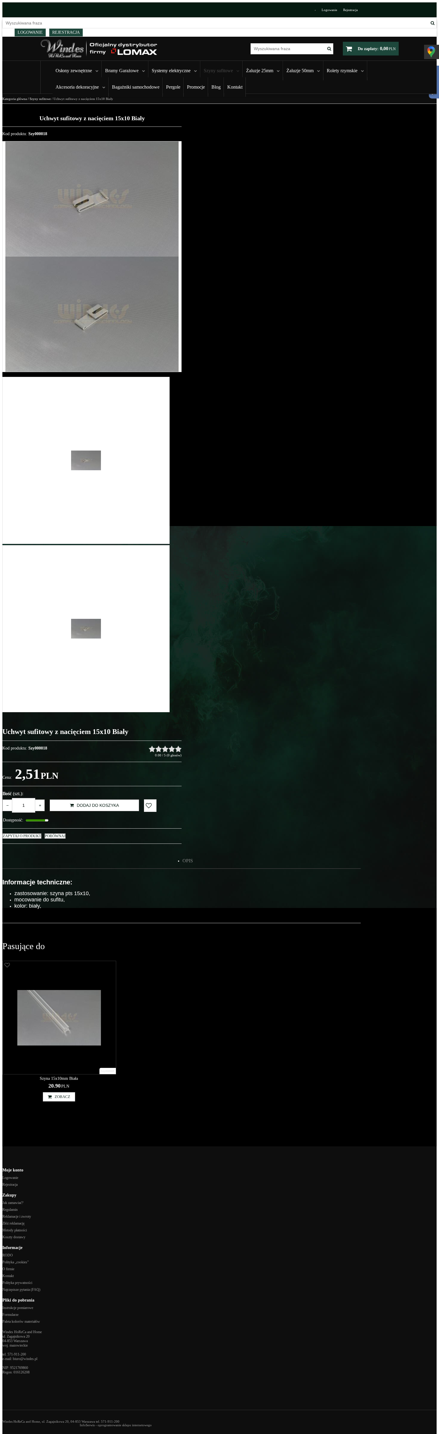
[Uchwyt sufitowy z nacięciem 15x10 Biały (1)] (92, 199)
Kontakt (234, 87)
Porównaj (55, 836)
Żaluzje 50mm (300, 70)
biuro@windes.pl (25, 1359)
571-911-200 (16, 1354)
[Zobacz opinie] (165, 749)
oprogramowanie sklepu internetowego (125, 1425)
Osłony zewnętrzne (74, 70)
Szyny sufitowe (218, 70)
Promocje (196, 87)
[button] (187, 860)
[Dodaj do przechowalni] (150, 805)
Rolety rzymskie (342, 70)
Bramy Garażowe (122, 70)
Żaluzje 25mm (259, 70)
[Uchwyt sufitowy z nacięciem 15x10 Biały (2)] (92, 314)
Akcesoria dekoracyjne (77, 87)
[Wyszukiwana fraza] (432, 23)
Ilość (12, 793)
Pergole (173, 87)
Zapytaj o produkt (22, 836)
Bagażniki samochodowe (135, 87)
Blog (216, 87)
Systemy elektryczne (171, 70)
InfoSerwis (87, 1425)
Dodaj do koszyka (98, 805)
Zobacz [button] (62, 1096)
